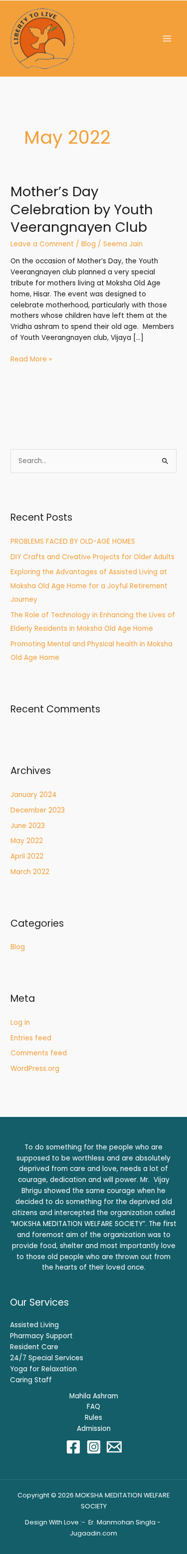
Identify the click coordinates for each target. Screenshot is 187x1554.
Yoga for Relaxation (43, 1369)
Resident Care (34, 1347)
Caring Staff (31, 1380)
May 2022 (26, 841)
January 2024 (33, 795)
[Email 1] (114, 1446)
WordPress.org (34, 1068)
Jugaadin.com (93, 1533)
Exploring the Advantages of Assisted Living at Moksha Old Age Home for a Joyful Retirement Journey (89, 585)
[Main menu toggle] (167, 39)
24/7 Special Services (46, 1358)
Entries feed (30, 1038)
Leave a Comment (42, 244)
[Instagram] (93, 1446)
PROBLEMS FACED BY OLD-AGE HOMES (72, 541)
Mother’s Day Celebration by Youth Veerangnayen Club (81, 209)
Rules (93, 1417)
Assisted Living (34, 1325)
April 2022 (26, 856)
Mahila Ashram (93, 1396)
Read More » (31, 359)
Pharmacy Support (41, 1336)
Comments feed (38, 1053)
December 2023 (37, 810)
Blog (88, 244)
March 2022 (29, 872)
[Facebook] (73, 1446)
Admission (94, 1428)
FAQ (93, 1406)
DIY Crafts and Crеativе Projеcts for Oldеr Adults (92, 557)
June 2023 (27, 826)
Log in (20, 1022)
